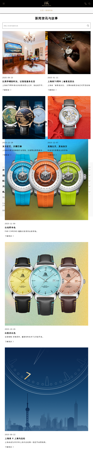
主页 (42, 10)
